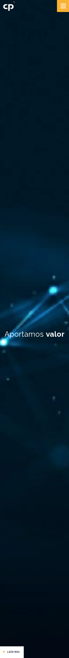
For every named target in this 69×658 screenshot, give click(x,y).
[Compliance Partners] (8, 6)
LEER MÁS (13, 652)
